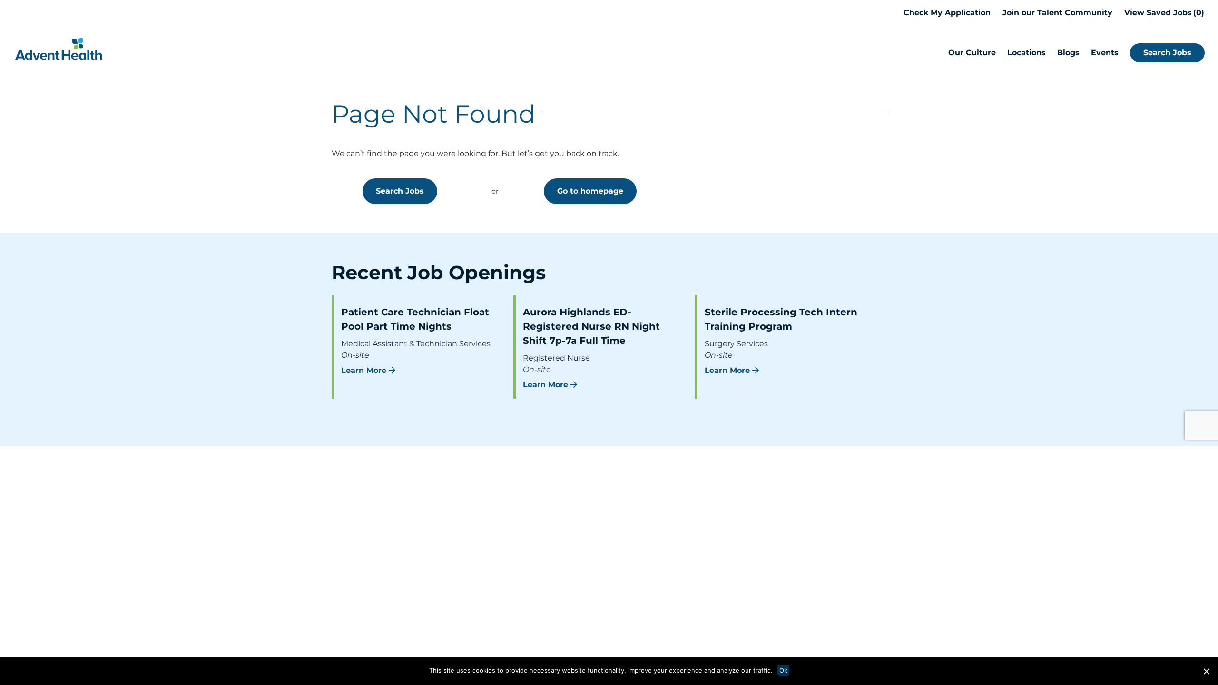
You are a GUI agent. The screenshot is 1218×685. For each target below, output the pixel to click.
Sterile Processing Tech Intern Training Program (781, 319)
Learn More (363, 370)
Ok (783, 670)
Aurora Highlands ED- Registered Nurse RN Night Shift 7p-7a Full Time (591, 326)
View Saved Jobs (1162, 12)
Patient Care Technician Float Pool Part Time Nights (415, 319)
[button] (1206, 671)
